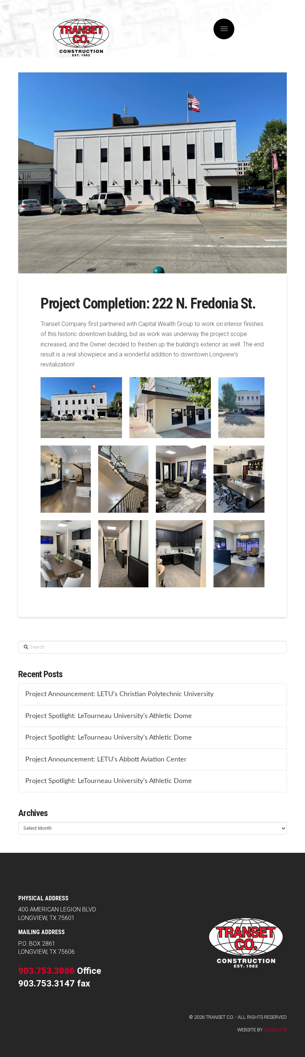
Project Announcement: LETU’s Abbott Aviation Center (106, 759)
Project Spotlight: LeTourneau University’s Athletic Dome (108, 716)
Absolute (275, 1029)
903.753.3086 (46, 971)
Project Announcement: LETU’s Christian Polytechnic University (119, 694)
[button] (224, 29)
